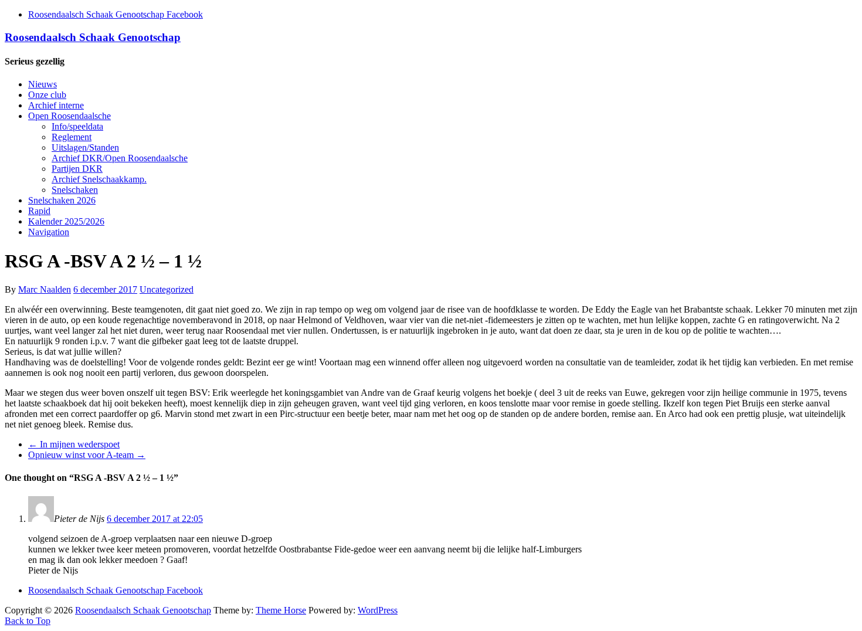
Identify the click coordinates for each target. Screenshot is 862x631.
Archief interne (56, 105)
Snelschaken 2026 (62, 200)
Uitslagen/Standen (85, 147)
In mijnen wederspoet (74, 444)
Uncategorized (167, 289)
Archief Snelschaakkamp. (99, 179)
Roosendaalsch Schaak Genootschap (93, 37)
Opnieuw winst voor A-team (86, 455)
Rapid (39, 211)
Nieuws (42, 84)
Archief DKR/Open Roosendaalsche (120, 158)
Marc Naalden (44, 289)
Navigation (48, 232)
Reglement (71, 137)
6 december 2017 (105, 289)
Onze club (47, 95)
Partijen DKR (77, 169)
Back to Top (27, 621)
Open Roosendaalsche (69, 116)
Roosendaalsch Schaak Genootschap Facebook (115, 14)
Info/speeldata (77, 126)
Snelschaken (75, 190)
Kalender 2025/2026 (66, 221)
